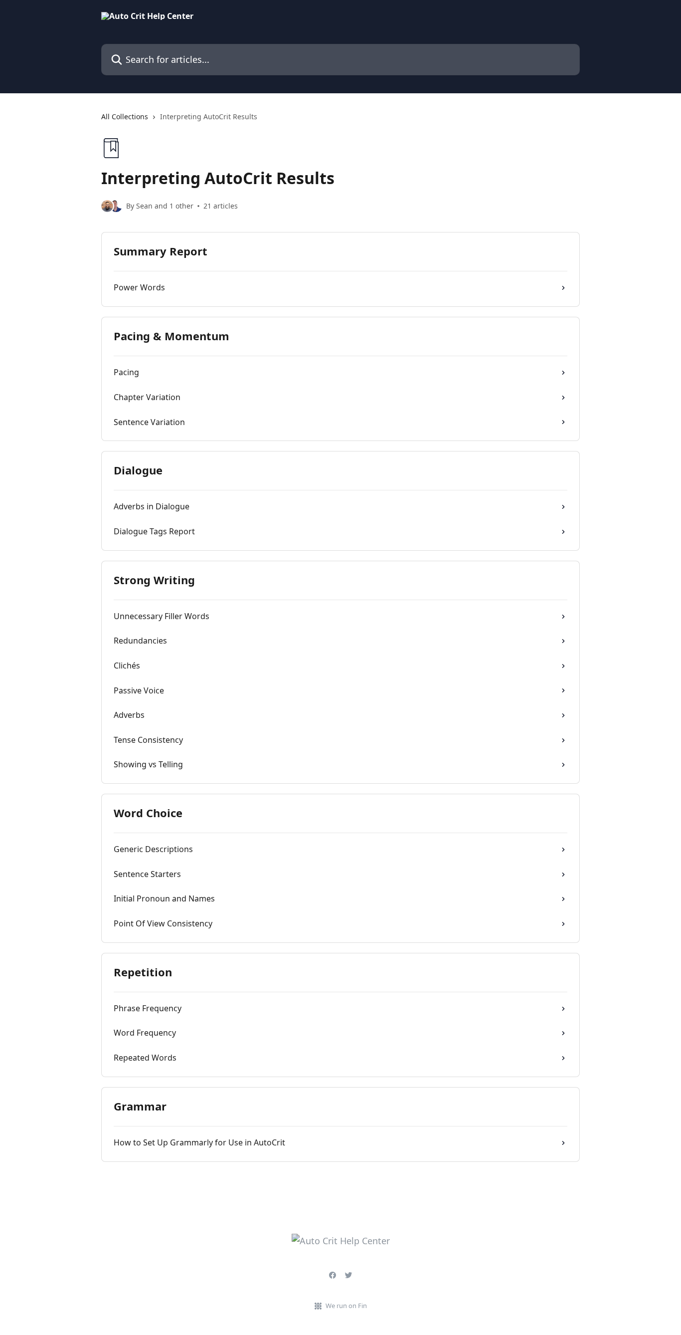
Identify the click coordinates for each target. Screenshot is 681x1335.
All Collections (124, 116)
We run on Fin (346, 1305)
